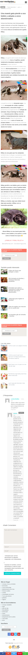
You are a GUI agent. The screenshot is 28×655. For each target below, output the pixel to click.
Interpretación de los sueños (8, 616)
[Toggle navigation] (25, 2)
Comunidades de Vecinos (8, 594)
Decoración (5, 585)
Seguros (4, 599)
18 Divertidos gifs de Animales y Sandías (17, 315)
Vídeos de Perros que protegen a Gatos (14, 271)
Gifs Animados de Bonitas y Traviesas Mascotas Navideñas (16, 280)
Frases (3, 613)
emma (15, 413)
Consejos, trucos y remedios (9, 584)
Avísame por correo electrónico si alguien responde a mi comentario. (13, 557)
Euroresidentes (15, 651)
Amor (3, 620)
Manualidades (5, 610)
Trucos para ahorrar (6, 596)
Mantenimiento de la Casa (8, 589)
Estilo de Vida (5, 608)
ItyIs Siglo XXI (6, 651)
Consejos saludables (7, 604)
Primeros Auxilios (6, 591)
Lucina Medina (15, 399)
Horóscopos (5, 611)
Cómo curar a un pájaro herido (17, 345)
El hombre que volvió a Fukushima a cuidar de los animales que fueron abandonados (16, 290)
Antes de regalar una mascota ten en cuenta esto (17, 307)
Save (20, 653)
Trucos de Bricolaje (6, 587)
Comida (4, 592)
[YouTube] (18, 634)
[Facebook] (9, 634)
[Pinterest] (12, 634)
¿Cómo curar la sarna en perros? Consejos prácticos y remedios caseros (16, 356)
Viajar (3, 606)
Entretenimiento (6, 615)
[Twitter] (15, 634)
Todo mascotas (9, 643)
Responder (13, 409)
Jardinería (4, 597)
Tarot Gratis (5, 618)
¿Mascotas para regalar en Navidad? (16, 299)
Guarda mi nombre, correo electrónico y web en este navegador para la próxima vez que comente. (14, 567)
